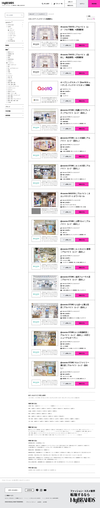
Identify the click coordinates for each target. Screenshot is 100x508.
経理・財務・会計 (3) (86, 431)
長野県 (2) (55, 411)
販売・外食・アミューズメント (14, 98)
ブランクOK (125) (69, 461)
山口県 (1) (57, 418)
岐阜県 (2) (34, 413)
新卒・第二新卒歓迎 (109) (60, 461)
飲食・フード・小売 (12, 93)
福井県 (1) (50, 411)
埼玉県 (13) (49, 408)
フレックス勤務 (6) (55, 452)
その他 (10, 39)
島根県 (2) (41, 418)
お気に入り (70, 1)
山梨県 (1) (73, 408)
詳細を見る (82, 45)
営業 (9, 70)
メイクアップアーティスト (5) (44, 433)
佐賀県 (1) (42, 421)
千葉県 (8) (55, 408)
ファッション (11, 24)
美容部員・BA (11, 53)
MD (8, 66)
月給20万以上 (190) (38, 455)
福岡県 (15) (36, 421)
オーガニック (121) (45, 397)
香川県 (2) (67, 418)
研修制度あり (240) (32, 459)
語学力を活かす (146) (64, 445)
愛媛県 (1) (72, 418)
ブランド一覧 (59, 3)
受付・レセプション (12, 64)
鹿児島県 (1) (67, 421)
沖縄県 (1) (73, 421)
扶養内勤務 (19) (39, 452)
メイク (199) (37, 397)
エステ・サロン (12, 35)
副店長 (9, 55)
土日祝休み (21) (63, 452)
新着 (89, 16)
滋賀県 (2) (34, 416)
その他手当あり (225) (48, 457)
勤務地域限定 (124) (39, 449)
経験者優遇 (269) (41, 461)
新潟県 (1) (34, 411)
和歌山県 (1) (61, 416)
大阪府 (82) (45, 416)
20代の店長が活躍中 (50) (58, 447)
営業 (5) (42, 431)
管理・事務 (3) (45, 434)
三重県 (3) (50, 413)
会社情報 (45, 502)
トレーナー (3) (59, 431)
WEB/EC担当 (10, 59)
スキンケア (11, 30)
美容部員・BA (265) (41, 429)
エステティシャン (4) (55, 433)
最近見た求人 (70, 5)
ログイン (82, 3)
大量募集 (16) (43, 445)
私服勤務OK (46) (79, 457)
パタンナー (10, 79)
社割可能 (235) (40, 459)
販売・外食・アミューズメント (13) (57, 434)
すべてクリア (51, 14)
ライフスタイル (11, 41)
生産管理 (10, 80)
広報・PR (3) (65, 431)
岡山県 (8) (46, 418)
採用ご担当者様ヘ (13, 490)
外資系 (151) (86, 445)
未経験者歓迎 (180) (49, 461)
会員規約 (39, 502)
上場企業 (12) (80, 445)
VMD (9, 71)
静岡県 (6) (39, 413)
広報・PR (10, 77)
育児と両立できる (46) (86, 452)
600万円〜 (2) (53, 470)
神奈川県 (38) (66, 408)
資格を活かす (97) (73, 445)
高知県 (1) (77, 418)
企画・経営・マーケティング (14, 95)
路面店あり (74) (67, 447)
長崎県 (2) (47, 421)
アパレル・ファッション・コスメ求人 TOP (10, 480)
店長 (9, 57)
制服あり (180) (87, 457)
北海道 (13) (37, 405)
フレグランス (12, 33)
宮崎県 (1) (62, 421)
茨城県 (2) (34, 408)
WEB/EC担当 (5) (59, 429)
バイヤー (10, 73)
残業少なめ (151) (77, 452)
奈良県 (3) (56, 416)
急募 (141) (38, 445)
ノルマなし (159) (48, 447)
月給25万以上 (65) (47, 455)
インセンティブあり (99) (77, 455)
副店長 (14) (48, 429)
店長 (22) (53, 429)
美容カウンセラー (11, 91)
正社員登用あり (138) (40, 443)
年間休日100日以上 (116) (58, 457)
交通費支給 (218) (39, 457)
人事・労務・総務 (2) (32, 433)
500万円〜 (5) (46, 470)
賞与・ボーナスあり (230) (65, 455)
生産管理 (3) (78, 431)
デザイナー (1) (67, 429)
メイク (10, 28)
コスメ (9, 26)
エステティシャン (11, 88)
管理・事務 (10, 96)
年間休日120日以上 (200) (70, 457)
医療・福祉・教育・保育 (13, 100)
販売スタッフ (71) (32, 429)
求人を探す (46, 3)
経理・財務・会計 (11, 82)
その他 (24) (79, 434)
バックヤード (10, 62)
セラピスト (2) (64, 433)
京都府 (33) (39, 416)
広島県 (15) (52, 418)
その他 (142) (76, 397)
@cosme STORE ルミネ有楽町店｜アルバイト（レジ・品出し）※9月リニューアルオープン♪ (75, 335)
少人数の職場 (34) (32, 447)
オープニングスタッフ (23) (53, 445)
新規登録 (94, 3)
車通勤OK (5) (46, 449)
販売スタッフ (10, 52)
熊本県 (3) (52, 421)
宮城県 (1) (53, 405)
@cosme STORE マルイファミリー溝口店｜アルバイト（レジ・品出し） (74, 365)
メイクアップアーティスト (13, 86)
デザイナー (10, 61)
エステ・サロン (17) (62, 397)
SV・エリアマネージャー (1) (34, 431)
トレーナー (10, 75)
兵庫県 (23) (50, 416)
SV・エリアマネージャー (13, 68)
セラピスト (10, 89)
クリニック (11, 37)
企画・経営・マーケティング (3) (34, 434)
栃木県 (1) (39, 408)
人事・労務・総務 (11, 84)
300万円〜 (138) (31, 470)
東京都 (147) (60, 408)
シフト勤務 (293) (46, 452)
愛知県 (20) (44, 413)
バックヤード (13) (74, 429)
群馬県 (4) (44, 408)
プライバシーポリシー (31, 502)
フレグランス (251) (53, 397)
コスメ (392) (31, 397)
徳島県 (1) (62, 418)
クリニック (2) (70, 397)
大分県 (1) (57, 421)
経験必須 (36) (77, 461)
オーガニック (12, 32)
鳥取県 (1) (36, 418)
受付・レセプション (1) (83, 429)
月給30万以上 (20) (55, 455)
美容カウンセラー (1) (72, 433)
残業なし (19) (70, 452)
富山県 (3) (39, 411)
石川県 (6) (45, 411)
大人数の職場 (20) (40, 447)
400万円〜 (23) (39, 470)
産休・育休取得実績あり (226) (51, 459)
